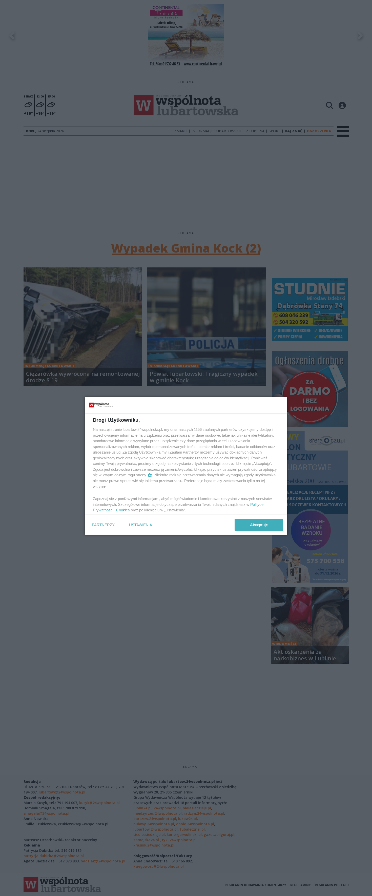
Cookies (123, 510)
